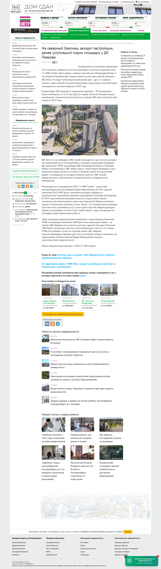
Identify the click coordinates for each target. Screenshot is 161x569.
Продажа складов (122, 551)
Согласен (128, 532)
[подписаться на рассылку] (18, 186)
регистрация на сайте (109, 2)
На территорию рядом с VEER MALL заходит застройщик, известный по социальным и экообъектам (79, 265)
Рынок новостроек (100, 30)
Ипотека (141, 30)
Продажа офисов (122, 542)
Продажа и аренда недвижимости (55, 34)
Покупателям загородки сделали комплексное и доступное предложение (109, 469)
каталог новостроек (77, 17)
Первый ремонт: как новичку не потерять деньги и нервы (81, 438)
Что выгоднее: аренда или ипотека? (25, 177)
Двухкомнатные (18, 545)
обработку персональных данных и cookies (102, 531)
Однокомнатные (19, 542)
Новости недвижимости (25, 38)
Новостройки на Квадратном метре (58, 281)
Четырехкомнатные (20, 551)
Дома (82, 545)
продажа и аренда (50, 17)
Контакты (103, 566)
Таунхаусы (84, 554)
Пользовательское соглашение (33, 566)
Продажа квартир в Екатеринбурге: (27, 538)
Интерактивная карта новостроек (54, 30)
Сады (82, 551)
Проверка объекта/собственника (25, 171)
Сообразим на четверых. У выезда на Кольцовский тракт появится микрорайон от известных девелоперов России (133, 60)
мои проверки (143, 2)
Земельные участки (88, 548)
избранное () (128, 2)
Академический (52, 542)
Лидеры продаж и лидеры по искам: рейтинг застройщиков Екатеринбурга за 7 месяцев (24, 112)
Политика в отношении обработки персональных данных (60, 566)
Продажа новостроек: (55, 538)
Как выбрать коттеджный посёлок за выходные (110, 438)
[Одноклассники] (56, 62)
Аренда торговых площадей (126, 548)
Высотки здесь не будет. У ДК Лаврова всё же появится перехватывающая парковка (78, 256)
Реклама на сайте (17, 566)
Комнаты (15, 554)
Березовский (51, 554)
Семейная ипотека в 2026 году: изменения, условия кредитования (53, 438)
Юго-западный (52, 548)
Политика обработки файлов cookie (89, 566)
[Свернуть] (125, 556)
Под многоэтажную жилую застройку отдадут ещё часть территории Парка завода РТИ (133, 73)
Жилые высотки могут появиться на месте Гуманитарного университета (24, 74)
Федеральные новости (25, 120)
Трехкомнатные (18, 548)
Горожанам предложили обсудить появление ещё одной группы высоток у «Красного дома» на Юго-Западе (133, 85)
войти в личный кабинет (86, 2)
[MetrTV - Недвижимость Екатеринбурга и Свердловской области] (25, 21)
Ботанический (52, 545)
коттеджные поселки (105, 17)
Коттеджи (84, 542)
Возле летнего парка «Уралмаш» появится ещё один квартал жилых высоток (24, 100)
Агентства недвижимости (79, 34)
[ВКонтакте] (54, 62)
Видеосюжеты (55, 37)
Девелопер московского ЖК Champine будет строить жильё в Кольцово (25, 48)
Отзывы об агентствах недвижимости (105, 34)
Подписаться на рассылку (62, 314)
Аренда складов (121, 554)
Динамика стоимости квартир (133, 34)
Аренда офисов (121, 545)
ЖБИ (48, 551)
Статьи (44, 37)
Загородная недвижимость (120, 30)
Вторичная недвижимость (79, 30)
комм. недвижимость (133, 17)
